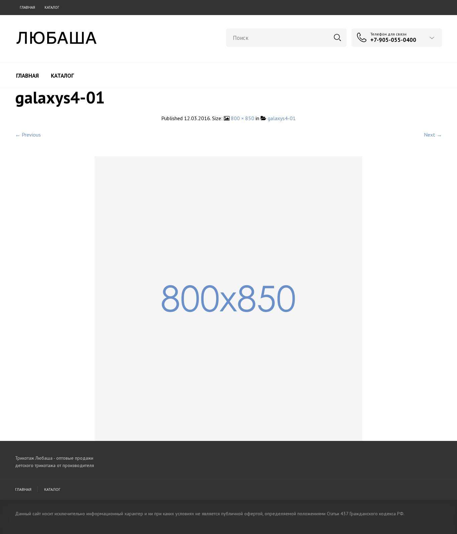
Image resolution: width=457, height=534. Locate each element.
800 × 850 (242, 118)
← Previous (28, 134)
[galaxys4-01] (228, 298)
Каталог (51, 7)
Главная (27, 7)
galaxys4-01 (282, 118)
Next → (433, 134)
